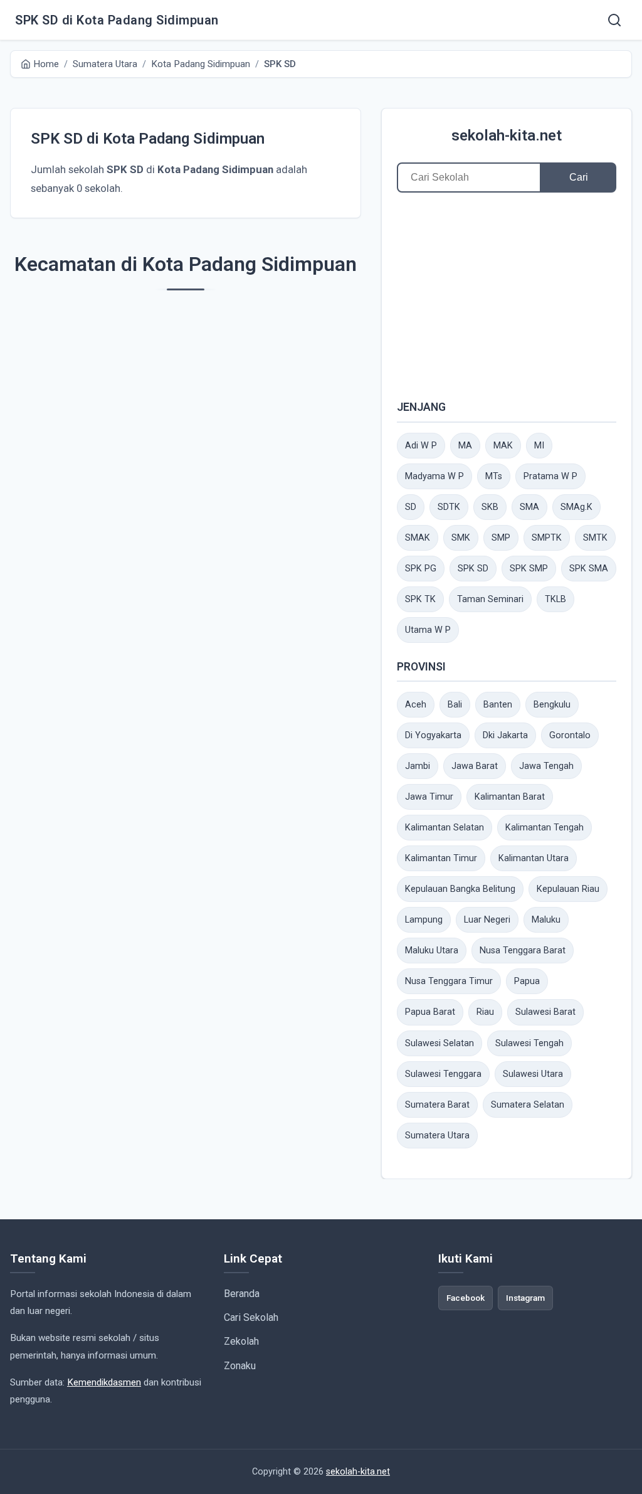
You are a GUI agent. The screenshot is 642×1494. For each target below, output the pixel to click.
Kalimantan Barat (510, 797)
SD (410, 507)
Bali (455, 704)
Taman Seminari (490, 599)
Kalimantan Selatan (444, 827)
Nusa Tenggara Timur (449, 981)
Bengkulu (552, 704)
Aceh (415, 704)
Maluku (546, 919)
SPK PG (420, 568)
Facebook (465, 1298)
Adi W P (421, 445)
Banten (497, 704)
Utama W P (428, 630)
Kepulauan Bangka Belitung (460, 889)
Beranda (242, 1294)
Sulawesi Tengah (529, 1043)
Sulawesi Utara (533, 1074)
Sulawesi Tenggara (443, 1074)
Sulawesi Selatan (439, 1043)
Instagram (525, 1298)
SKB (490, 507)
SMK (460, 537)
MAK (503, 445)
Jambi (417, 766)
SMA (529, 507)
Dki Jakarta (505, 735)
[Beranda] (614, 20)
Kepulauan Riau (568, 889)
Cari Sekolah (251, 1317)
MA (465, 445)
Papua (527, 981)
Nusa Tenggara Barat (523, 950)
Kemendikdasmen (104, 1382)
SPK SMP (529, 568)
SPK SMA (588, 568)
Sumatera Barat (437, 1104)
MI (539, 445)
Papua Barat (430, 1012)
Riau (485, 1012)
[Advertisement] (506, 295)
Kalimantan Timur (441, 858)
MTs (493, 476)
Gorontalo (570, 735)
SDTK (449, 507)
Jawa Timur (429, 797)
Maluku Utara (431, 950)
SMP (501, 537)
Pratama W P (550, 476)
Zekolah (241, 1341)
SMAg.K (576, 507)
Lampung (424, 919)
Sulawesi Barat (545, 1012)
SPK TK (420, 599)
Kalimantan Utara (533, 858)
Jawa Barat (474, 766)
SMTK (595, 537)
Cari (578, 177)
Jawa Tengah (546, 766)
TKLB (555, 599)
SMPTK (547, 537)
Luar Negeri (487, 919)
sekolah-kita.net (506, 135)
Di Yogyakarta (433, 735)
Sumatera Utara (437, 1135)
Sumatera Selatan (527, 1104)
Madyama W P (434, 476)
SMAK (417, 537)
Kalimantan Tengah (544, 827)
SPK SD (473, 568)
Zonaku (240, 1366)
